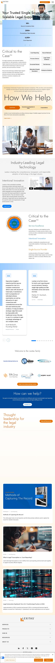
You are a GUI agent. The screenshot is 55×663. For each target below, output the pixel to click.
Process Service (34, 58)
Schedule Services (44, 2)
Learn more (7, 206)
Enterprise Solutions (46, 70)
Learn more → (8, 118)
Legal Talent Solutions (46, 58)
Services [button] (5, 624)
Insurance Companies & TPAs (28, 107)
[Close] (52, 654)
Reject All (48, 660)
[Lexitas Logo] (27, 619)
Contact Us (27, 404)
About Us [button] (5, 642)
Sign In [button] (4, 633)
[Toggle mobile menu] (53, 2)
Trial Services (46, 64)
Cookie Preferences (10, 660)
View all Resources (46, 421)
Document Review (34, 64)
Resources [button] (6, 637)
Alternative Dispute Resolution (35, 70)
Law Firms (12, 107)
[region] (27, 657)
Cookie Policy (38, 657)
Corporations (44, 107)
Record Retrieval (46, 52)
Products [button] (5, 629)
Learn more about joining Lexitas (27, 384)
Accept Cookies (38, 660)
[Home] (4, 2)
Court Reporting (35, 52)
